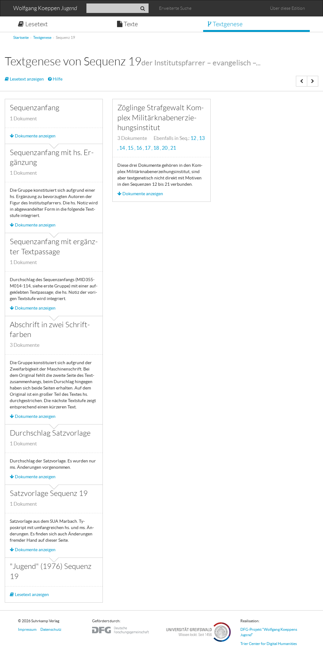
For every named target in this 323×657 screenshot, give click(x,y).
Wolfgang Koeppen (45, 8)
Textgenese (227, 24)
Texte (130, 24)
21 (173, 148)
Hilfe (57, 78)
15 (131, 148)
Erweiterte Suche (175, 8)
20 (165, 148)
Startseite (21, 37)
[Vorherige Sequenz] (301, 81)
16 (139, 148)
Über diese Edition (287, 8)
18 (156, 148)
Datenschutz (51, 629)
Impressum (27, 629)
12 (194, 138)
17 (148, 148)
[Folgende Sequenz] (312, 81)
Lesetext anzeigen (26, 78)
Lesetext (36, 24)
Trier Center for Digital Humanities (268, 644)
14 (122, 148)
